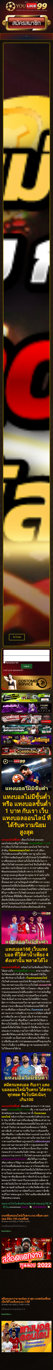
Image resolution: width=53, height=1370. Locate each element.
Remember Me (11, 662)
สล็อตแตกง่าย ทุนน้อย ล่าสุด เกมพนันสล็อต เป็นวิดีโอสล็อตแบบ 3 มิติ (26, 1300)
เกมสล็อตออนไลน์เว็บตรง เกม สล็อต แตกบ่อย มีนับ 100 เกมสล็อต (24, 1217)
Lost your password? (13, 670)
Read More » (6, 1231)
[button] (26, 35)
